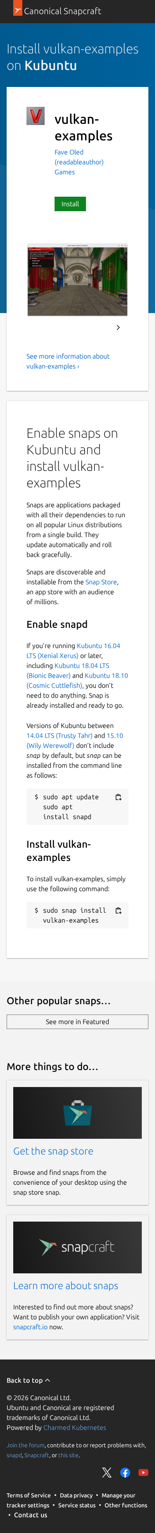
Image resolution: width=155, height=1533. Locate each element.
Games (65, 172)
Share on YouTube (143, 1473)
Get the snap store (53, 1151)
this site (68, 1454)
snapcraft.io (30, 1327)
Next (118, 327)
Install (70, 203)
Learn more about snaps (65, 1285)
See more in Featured (77, 1021)
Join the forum (26, 1444)
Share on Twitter (107, 1473)
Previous (96, 327)
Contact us (30, 1515)
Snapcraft (36, 1454)
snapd (14, 1454)
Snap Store (101, 582)
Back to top (25, 1380)
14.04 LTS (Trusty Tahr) (59, 735)
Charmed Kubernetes (74, 1427)
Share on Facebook (125, 1473)
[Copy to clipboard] (118, 797)
